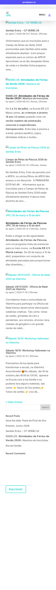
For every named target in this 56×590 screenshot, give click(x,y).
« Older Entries (14, 402)
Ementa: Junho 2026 (17, 425)
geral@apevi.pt (16, 524)
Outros (43, 165)
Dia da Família (13, 445)
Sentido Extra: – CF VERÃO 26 (22, 30)
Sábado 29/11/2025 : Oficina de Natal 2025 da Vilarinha (27, 288)
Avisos (34, 33)
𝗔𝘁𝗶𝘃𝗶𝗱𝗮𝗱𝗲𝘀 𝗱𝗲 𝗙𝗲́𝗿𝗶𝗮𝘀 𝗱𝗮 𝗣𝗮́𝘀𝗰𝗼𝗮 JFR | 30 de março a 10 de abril (26, 224)
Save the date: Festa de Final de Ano (26, 420)
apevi (11, 33)
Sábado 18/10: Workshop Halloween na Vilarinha (28, 351)
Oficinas (43, 33)
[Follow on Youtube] (20, 542)
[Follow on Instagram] (14, 542)
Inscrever (16, 489)
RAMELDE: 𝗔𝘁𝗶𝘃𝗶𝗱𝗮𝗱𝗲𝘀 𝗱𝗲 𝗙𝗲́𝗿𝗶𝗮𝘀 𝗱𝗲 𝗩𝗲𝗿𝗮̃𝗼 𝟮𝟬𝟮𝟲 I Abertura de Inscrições (27, 97)
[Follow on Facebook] (8, 542)
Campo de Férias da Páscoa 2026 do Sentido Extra (26, 160)
